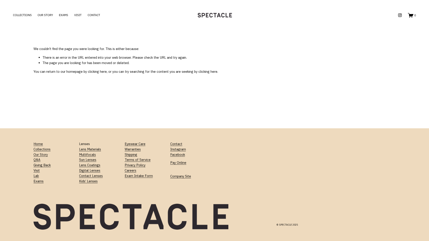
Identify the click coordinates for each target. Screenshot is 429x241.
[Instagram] (400, 15)
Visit (37, 170)
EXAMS (63, 15)
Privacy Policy (135, 165)
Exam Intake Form (139, 176)
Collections (42, 149)
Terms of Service (138, 160)
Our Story (41, 154)
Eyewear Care (135, 144)
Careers (130, 170)
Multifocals (87, 154)
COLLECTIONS (22, 15)
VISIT (78, 15)
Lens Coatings (89, 165)
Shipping (131, 154)
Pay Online (178, 162)
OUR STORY (45, 15)
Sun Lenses (87, 160)
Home (38, 144)
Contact (176, 144)
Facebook (177, 154)
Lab (36, 176)
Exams (39, 181)
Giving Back (42, 165)
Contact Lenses (91, 176)
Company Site (180, 176)
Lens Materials (90, 149)
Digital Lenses (89, 170)
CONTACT (94, 15)
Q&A (37, 160)
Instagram (178, 149)
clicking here (97, 71)
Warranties (133, 149)
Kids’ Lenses (88, 181)
